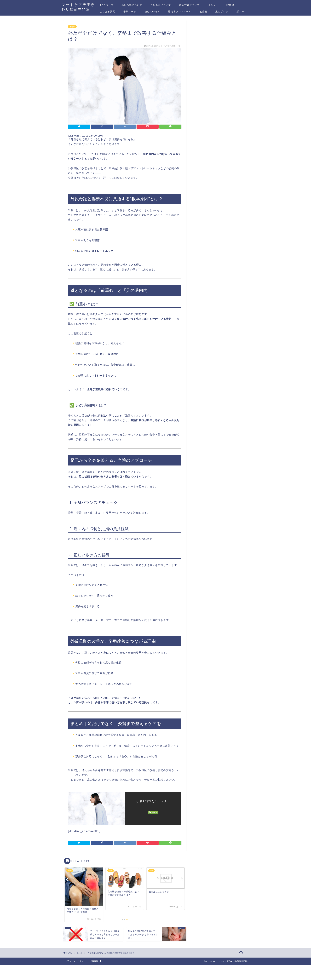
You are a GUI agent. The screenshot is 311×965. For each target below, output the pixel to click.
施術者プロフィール (179, 11)
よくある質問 (107, 11)
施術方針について (189, 5)
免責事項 (94, 961)
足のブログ (221, 11)
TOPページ (106, 5)
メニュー (213, 5)
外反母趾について (160, 5)
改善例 (203, 11)
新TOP (240, 11)
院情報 (230, 5)
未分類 (72, 27)
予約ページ (129, 11)
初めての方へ (152, 11)
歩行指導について (131, 5)
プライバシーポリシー (75, 961)
